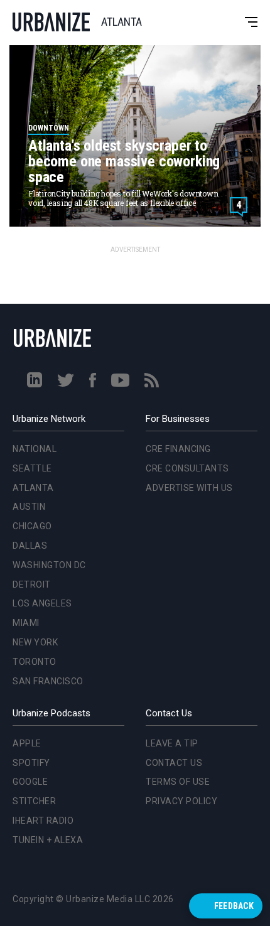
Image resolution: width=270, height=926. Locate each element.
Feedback (234, 906)
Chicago (30, 378)
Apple (27, 743)
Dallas (27, 397)
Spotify (31, 763)
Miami (23, 475)
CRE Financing (178, 449)
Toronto (32, 514)
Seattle (30, 320)
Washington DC (47, 417)
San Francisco (45, 533)
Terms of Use (178, 782)
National (32, 301)
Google (30, 782)
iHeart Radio (43, 821)
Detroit (29, 436)
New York (32, 494)
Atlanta (30, 340)
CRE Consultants (187, 468)
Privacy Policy (181, 801)
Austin (26, 359)
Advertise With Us (189, 488)
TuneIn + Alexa (48, 840)
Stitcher (34, 801)
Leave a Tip (172, 743)
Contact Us (174, 763)
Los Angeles (40, 456)
